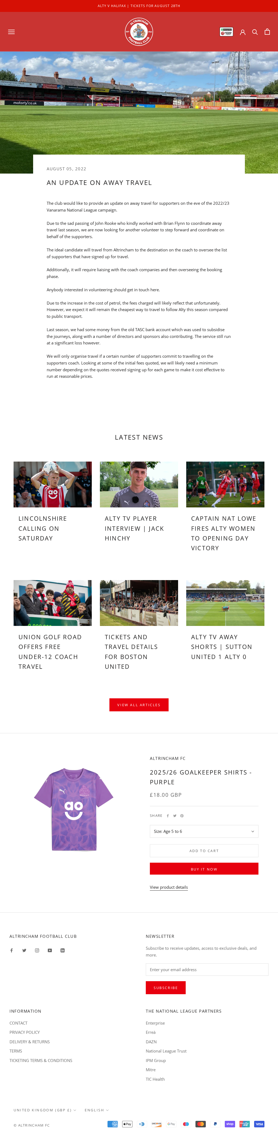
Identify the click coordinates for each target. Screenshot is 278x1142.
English (94, 1110)
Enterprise (155, 1023)
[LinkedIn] (63, 949)
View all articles (138, 704)
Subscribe (166, 987)
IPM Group (156, 1060)
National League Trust (166, 1051)
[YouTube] (50, 949)
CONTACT (18, 1023)
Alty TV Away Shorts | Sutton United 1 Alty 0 (221, 647)
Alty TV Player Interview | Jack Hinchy (134, 528)
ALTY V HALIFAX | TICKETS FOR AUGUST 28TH (139, 6)
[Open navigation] (11, 31)
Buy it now (204, 869)
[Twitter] (174, 815)
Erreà (151, 1032)
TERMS (16, 1051)
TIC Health (155, 1079)
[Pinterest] (182, 815)
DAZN (151, 1041)
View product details (169, 887)
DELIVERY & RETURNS (30, 1041)
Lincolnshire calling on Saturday (42, 528)
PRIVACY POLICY (25, 1032)
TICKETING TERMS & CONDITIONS (41, 1060)
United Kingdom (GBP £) (43, 1110)
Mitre (151, 1069)
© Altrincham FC (32, 1125)
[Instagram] (37, 949)
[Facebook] (167, 815)
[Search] (255, 31)
